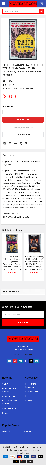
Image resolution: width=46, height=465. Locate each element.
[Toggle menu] (3, 3)
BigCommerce (16, 450)
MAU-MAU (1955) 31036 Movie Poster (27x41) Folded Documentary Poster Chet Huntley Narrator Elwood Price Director (12, 262)
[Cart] (42, 3)
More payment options (23, 127)
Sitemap (6, 413)
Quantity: (7, 106)
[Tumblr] (25, 361)
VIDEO (5, 383)
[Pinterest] (26, 143)
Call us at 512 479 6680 (23, 354)
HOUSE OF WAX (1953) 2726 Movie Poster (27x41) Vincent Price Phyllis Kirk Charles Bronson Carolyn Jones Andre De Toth (34, 262)
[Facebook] (4, 143)
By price (28, 400)
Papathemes (22, 453)
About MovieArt (9, 396)
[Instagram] (20, 361)
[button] (23, 134)
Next (42, 257)
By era (28, 396)
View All (27, 431)
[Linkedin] (36, 361)
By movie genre (31, 391)
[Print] (15, 143)
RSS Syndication (9, 408)
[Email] (10, 143)
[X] (21, 143)
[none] (23, 39)
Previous (3, 257)
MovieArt (6, 431)
